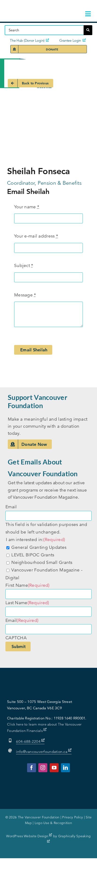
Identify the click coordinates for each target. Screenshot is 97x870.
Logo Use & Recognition (53, 823)
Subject (23, 265)
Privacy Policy (72, 817)
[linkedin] (65, 767)
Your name (26, 206)
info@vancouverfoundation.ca (41, 751)
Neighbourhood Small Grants (41, 562)
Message (25, 295)
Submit (19, 646)
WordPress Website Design (27, 836)
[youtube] (54, 767)
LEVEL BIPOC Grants (32, 555)
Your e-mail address (36, 236)
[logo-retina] (33, 7)
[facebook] (31, 767)
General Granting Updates (38, 547)
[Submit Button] (88, 30)
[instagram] (42, 767)
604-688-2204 (28, 741)
